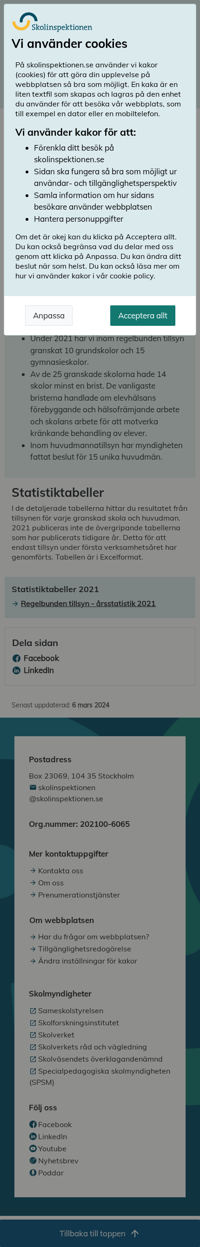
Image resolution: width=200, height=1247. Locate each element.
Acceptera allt (142, 315)
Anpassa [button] (49, 315)
